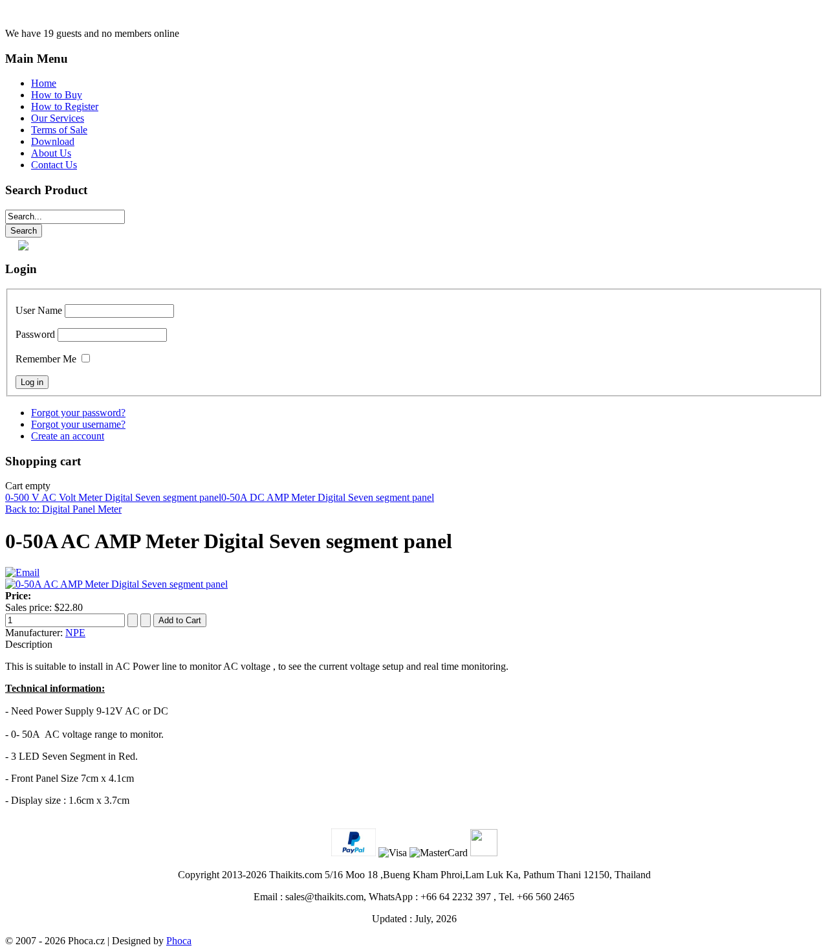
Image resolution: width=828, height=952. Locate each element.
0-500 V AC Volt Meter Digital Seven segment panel (113, 497)
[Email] (22, 572)
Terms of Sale (59, 129)
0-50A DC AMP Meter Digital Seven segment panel (327, 497)
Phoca (178, 940)
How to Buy (56, 94)
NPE (75, 632)
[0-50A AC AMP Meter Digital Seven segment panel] (116, 584)
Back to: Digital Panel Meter (63, 509)
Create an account (67, 435)
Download (52, 141)
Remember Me (46, 358)
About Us (51, 153)
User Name (39, 310)
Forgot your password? (78, 412)
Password (35, 334)
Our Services (57, 118)
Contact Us (54, 164)
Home (43, 83)
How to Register (64, 106)
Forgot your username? (78, 424)
